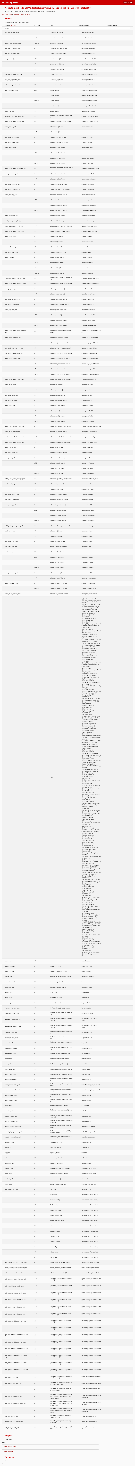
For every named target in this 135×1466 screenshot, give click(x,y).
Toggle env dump (8, 1451)
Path (11, 25)
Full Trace (27, 14)
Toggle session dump (10, 1446)
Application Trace (7, 14)
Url (14, 25)
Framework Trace (18, 14)
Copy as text (128, 2)
